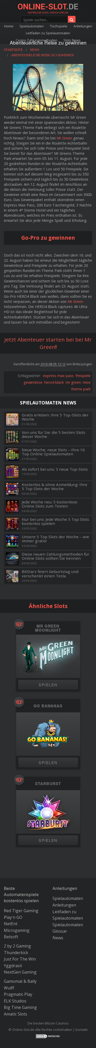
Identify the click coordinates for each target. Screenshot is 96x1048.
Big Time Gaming (20, 1007)
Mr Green (64, 138)
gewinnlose (33, 382)
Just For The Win (20, 959)
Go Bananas (48, 706)
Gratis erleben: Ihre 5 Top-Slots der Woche (55, 417)
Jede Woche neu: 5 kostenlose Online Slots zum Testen (49, 504)
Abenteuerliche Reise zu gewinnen (48, 42)
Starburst (48, 783)
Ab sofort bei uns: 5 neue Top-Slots (55, 469)
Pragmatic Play (18, 994)
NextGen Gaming (20, 972)
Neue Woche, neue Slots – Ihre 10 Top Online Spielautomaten (53, 452)
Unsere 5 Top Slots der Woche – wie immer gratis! (55, 539)
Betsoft (11, 937)
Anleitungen (82, 26)
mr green (73, 382)
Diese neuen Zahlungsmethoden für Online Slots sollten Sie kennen (55, 556)
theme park (81, 389)
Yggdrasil (13, 965)
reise (87, 382)
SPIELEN (48, 684)
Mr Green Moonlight (48, 628)
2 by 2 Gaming (17, 946)
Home (8, 26)
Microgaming (16, 930)
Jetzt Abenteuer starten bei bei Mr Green (48, 343)
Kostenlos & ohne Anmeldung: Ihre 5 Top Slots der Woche (54, 486)
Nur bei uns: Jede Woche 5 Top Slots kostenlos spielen (55, 521)
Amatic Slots (15, 1014)
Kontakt (82, 1029)
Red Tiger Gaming (21, 910)
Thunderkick (16, 952)
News (57, 938)
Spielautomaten (31, 26)
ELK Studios (15, 1001)
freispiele (83, 375)
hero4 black (54, 382)
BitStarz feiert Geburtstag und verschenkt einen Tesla (50, 573)
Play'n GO (13, 917)
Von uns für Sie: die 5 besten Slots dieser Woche (53, 434)
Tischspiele (58, 26)
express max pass (58, 375)
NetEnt (10, 923)
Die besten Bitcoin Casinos (48, 1023)
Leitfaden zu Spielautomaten (48, 33)
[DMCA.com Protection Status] (48, 1036)
